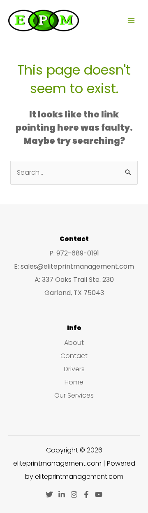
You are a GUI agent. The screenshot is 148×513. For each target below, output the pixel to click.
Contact (74, 356)
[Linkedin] (61, 494)
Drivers (74, 369)
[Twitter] (49, 494)
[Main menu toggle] (131, 20)
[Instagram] (74, 494)
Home (74, 382)
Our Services (74, 395)
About (74, 342)
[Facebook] (86, 494)
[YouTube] (98, 494)
